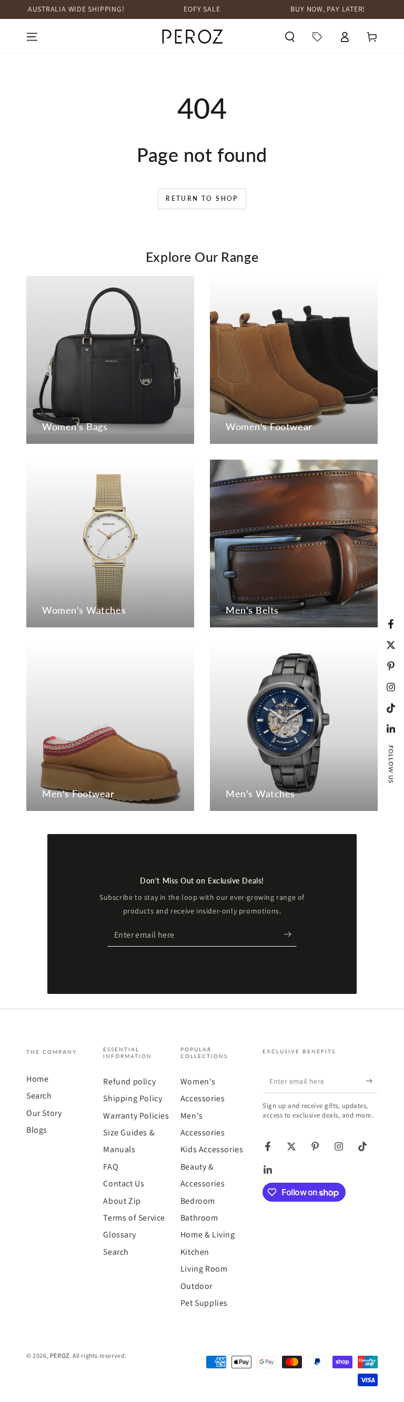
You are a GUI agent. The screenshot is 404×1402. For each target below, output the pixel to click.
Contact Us (123, 1183)
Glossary (119, 1234)
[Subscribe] (290, 934)
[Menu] (32, 36)
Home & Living (207, 1234)
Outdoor (196, 1286)
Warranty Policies (136, 1115)
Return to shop (202, 198)
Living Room (204, 1268)
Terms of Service (134, 1217)
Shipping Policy (132, 1098)
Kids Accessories (212, 1149)
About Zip (121, 1200)
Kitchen (194, 1251)
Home (37, 1078)
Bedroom (197, 1200)
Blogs (36, 1129)
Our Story (44, 1113)
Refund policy (129, 1081)
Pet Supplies (204, 1302)
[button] (290, 36)
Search (39, 1095)
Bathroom (199, 1217)
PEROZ (59, 1355)
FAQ (110, 1166)
